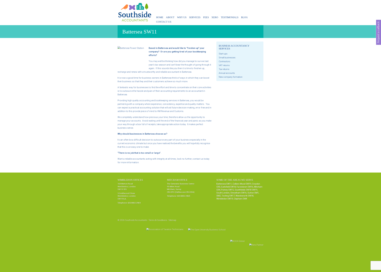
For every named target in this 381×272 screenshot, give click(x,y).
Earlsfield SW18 (228, 187)
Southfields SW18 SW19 (246, 190)
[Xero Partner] (256, 247)
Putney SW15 (227, 190)
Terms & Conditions (158, 220)
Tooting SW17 (228, 196)
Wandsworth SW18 (244, 196)
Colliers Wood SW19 (242, 184)
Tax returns (224, 69)
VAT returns (224, 65)
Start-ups (223, 54)
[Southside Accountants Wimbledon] (135, 20)
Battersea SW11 (224, 184)
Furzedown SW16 (245, 187)
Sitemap (172, 220)
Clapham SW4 (240, 199)
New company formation (230, 77)
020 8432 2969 (134, 203)
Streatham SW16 (238, 193)
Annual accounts (227, 73)
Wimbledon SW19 (224, 199)
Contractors (224, 61)
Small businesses (227, 57)
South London (222, 193)
